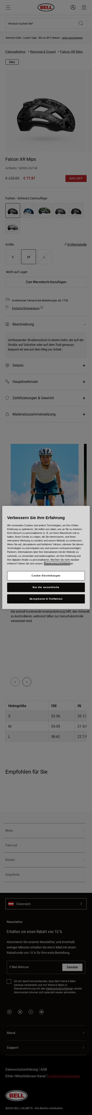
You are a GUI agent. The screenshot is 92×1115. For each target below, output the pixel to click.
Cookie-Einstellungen (45, 575)
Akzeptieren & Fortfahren (46, 598)
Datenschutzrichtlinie (57, 563)
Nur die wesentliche (46, 587)
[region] (46, 557)
